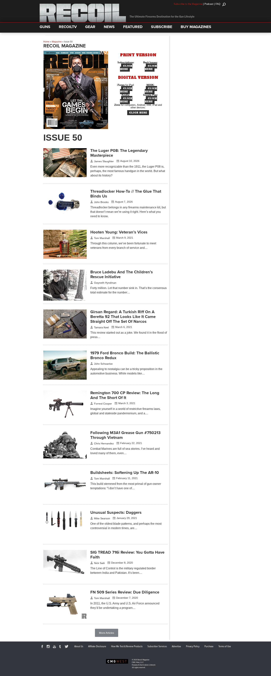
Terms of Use (224, 646)
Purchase (208, 646)
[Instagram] (49, 647)
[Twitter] (67, 647)
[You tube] (55, 647)
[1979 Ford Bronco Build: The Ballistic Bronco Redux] (65, 378)
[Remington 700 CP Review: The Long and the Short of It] (65, 418)
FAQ (218, 4)
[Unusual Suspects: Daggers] (65, 534)
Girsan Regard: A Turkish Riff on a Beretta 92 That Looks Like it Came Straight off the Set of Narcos (123, 316)
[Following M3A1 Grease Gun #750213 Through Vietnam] (65, 457)
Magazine (57, 41)
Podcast (208, 4)
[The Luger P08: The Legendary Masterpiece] (65, 176)
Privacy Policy (192, 646)
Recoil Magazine (143, 660)
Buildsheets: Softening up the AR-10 (124, 472)
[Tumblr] (61, 647)
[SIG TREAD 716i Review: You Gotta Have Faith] (65, 578)
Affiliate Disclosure (97, 646)
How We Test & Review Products (127, 646)
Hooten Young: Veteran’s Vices (118, 232)
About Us (78, 646)
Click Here (126, 67)
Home (46, 41)
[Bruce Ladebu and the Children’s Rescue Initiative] (65, 299)
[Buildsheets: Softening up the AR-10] (65, 498)
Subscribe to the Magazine (188, 4)
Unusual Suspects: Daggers (116, 512)
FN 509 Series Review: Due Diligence (124, 592)
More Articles (106, 632)
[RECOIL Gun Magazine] (83, 21)
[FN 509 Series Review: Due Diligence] (65, 617)
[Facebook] (43, 647)
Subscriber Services (157, 646)
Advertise (176, 646)
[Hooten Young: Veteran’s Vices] (65, 257)
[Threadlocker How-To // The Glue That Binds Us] (65, 217)
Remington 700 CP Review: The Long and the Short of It (124, 395)
